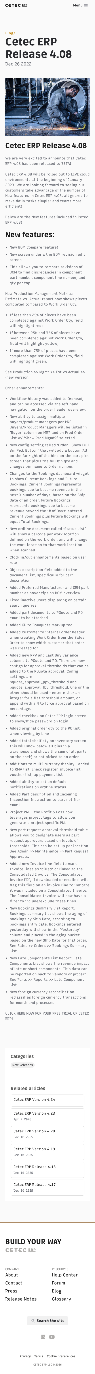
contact (14, 1283)
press (11, 1291)
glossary (61, 1299)
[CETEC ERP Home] (16, 5)
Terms (38, 1356)
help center (65, 1275)
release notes (21, 1299)
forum (58, 1283)
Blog (9, 33)
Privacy (25, 1356)
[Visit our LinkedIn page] (43, 1337)
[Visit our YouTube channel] (52, 1337)
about (11, 1275)
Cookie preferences (61, 1356)
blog (56, 1291)
